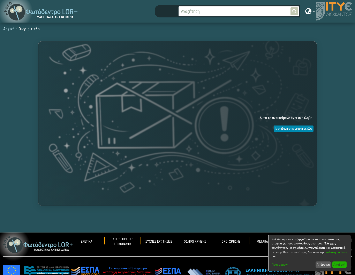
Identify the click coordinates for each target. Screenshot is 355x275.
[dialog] (310, 253)
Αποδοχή (339, 264)
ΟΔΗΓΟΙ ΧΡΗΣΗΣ (195, 241)
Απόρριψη (323, 264)
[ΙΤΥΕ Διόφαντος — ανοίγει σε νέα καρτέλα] (334, 11)
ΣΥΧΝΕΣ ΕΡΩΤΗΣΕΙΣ (158, 241)
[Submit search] (294, 11)
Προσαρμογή (280, 264)
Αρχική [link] (9, 28)
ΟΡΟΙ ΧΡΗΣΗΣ (231, 241)
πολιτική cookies (336, 252)
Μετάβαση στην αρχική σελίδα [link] (293, 128)
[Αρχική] (38, 244)
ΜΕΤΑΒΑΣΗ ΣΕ (266, 241)
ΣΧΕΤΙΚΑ (86, 241)
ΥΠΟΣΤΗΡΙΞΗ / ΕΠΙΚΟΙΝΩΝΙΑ (123, 241)
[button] (41, 11)
